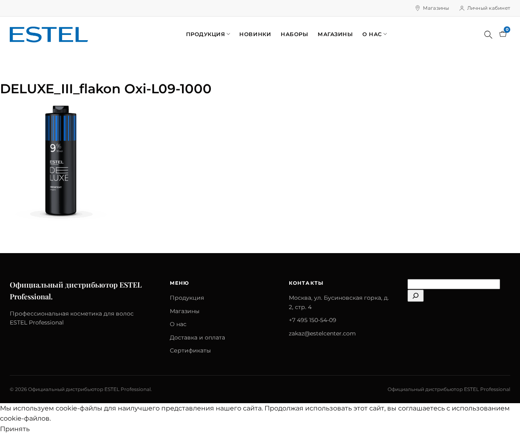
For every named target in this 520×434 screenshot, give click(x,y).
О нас (372, 34)
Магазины (436, 8)
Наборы (294, 34)
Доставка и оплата (197, 337)
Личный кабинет (488, 8)
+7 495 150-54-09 (312, 320)
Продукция (205, 34)
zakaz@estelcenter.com (322, 333)
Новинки (255, 34)
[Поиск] (488, 34)
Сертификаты (190, 350)
